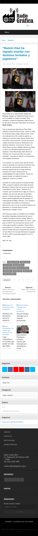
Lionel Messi (7, 271)
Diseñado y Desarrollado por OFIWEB (19, 521)
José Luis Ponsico (22, 268)
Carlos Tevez (7, 265)
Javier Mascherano (9, 268)
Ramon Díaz (27, 271)
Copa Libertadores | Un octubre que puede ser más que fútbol (8, 341)
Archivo (7, 432)
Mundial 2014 (17, 271)
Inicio (4, 40)
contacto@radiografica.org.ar (15, 466)
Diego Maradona (18, 265)
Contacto (8, 436)
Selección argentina (9, 274)
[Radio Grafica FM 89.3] (19, 16)
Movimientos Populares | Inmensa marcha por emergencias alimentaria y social (21, 341)
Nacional (25, 64)
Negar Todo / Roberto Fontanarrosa (28, 289)
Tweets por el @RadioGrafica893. (13, 422)
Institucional (9, 440)
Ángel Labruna (25, 262)
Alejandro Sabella (13, 262)
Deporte (11, 40)
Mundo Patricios (10, 444)
